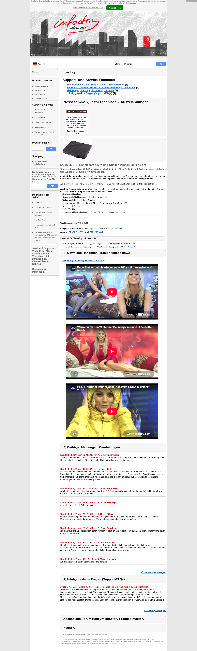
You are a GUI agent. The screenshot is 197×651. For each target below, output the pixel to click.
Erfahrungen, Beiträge (42, 122)
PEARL (120, 228)
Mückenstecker (43, 207)
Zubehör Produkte (41, 98)
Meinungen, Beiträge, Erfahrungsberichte (90, 90)
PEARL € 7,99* (127, 246)
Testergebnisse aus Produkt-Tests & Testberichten (95, 84)
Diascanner (41, 220)
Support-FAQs (39, 117)
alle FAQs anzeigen (156, 610)
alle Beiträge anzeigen (154, 572)
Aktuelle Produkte (41, 86)
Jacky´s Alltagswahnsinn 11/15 (76, 132)
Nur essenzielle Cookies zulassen (88, 7)
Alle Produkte (39, 94)
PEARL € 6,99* (128, 243)
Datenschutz (131, 3)
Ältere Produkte (40, 90)
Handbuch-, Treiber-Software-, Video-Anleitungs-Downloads (101, 87)
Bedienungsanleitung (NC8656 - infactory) (83, 260)
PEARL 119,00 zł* (96, 232)
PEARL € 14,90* (76, 232)
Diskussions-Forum (41, 127)
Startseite (119, 64)
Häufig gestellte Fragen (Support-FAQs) (89, 93)
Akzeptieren (115, 7)
